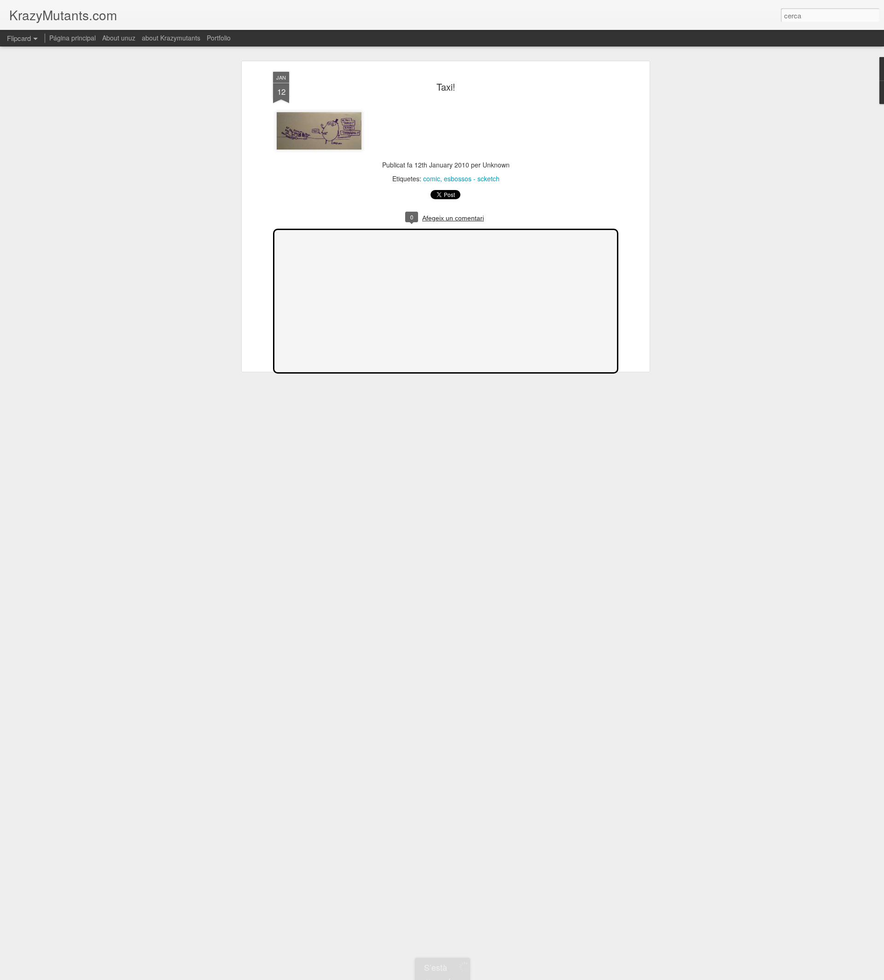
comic (431, 178)
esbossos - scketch (472, 178)
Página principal (72, 37)
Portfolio (219, 37)
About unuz (118, 37)
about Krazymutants (171, 37)
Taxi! (445, 86)
